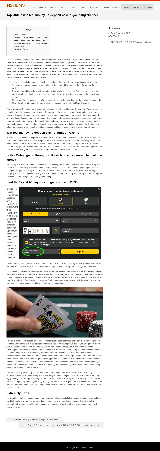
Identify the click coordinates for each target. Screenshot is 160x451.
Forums (82, 7)
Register (115, 7)
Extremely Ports (21, 49)
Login (106, 7)
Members (54, 7)
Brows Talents (94, 7)
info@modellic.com (144, 42)
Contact (72, 7)
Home (32, 7)
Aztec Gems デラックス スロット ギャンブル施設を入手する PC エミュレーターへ (59, 425)
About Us (42, 7)
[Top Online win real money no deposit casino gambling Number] (15, 6)
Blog (63, 7)
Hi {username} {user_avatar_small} (137, 7)
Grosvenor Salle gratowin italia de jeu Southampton (35, 419)
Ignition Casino (20, 34)
